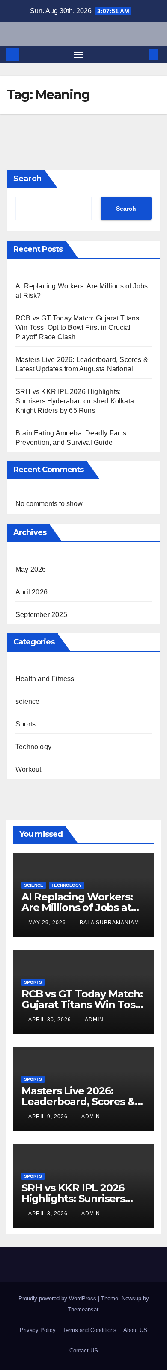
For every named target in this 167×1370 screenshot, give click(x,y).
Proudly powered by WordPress (58, 1298)
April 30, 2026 (50, 1020)
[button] (140, 54)
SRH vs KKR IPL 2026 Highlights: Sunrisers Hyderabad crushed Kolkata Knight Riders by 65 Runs (74, 401)
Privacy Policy (38, 1330)
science (27, 701)
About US (135, 1330)
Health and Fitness (45, 678)
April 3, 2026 (48, 1214)
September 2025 (41, 614)
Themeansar (83, 1309)
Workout (28, 769)
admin (94, 1020)
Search (27, 178)
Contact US (83, 1350)
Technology (33, 746)
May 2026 (30, 569)
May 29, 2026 (48, 923)
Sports (25, 724)
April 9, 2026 (48, 1117)
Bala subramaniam (109, 923)
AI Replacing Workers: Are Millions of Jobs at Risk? (77, 907)
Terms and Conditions (89, 1330)
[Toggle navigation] (78, 54)
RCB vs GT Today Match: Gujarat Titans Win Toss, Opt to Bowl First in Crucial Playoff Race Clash (77, 328)
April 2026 (31, 592)
